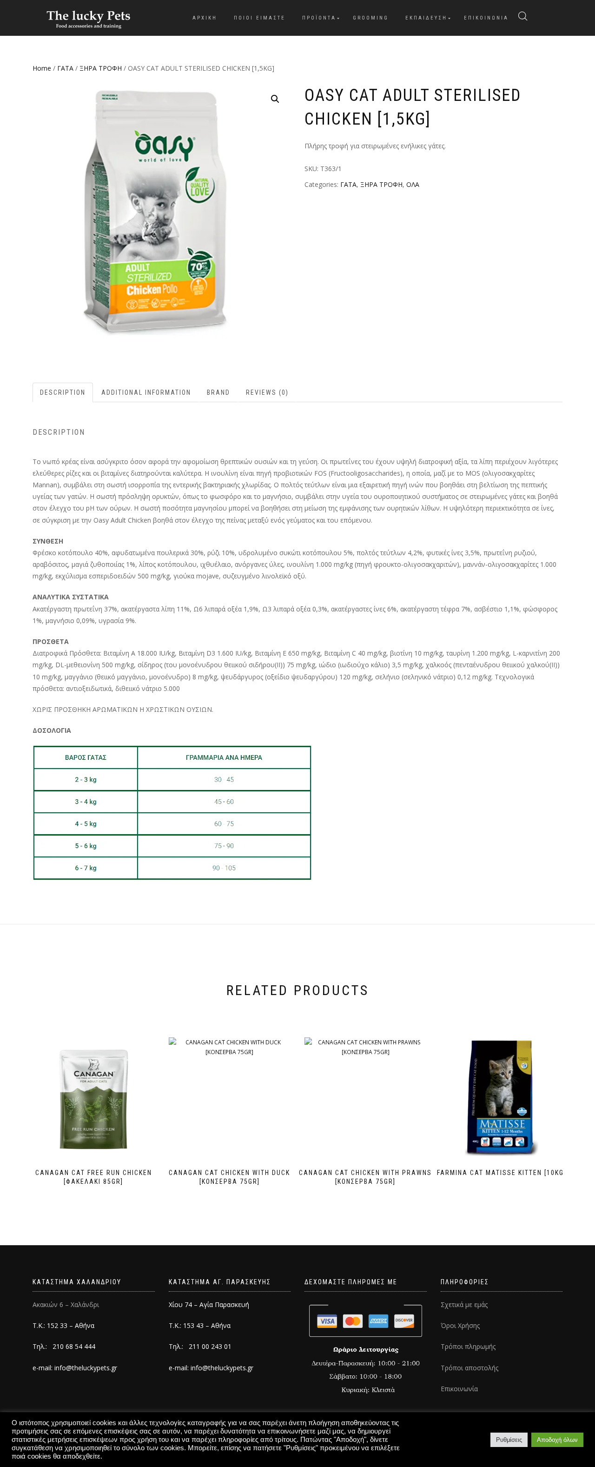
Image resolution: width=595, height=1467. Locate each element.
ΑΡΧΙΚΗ (204, 18)
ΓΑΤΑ (65, 68)
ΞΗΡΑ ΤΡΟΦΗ (100, 68)
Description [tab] (63, 392)
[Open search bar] (523, 16)
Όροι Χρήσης (460, 1325)
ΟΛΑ (412, 184)
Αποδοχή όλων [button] (557, 1439)
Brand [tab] (218, 392)
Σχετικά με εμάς (464, 1304)
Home (42, 68)
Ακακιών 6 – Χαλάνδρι (66, 1304)
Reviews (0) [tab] (267, 392)
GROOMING (371, 18)
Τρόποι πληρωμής (468, 1346)
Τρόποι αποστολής (469, 1367)
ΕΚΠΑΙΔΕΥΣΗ (426, 18)
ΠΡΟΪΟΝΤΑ (319, 18)
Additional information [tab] (146, 392)
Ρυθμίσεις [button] (509, 1439)
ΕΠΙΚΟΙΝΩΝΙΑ (486, 18)
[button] (275, 99)
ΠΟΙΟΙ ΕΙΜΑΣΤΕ (259, 18)
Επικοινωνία (459, 1388)
